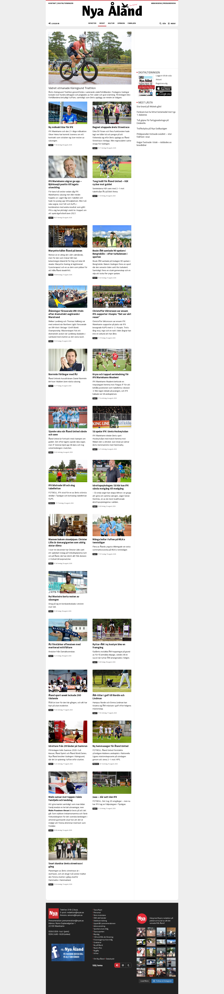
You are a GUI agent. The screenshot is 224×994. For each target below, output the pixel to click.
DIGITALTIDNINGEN (65, 3)
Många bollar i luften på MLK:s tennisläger (109, 540)
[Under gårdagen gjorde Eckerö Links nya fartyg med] (171, 942)
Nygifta (96, 950)
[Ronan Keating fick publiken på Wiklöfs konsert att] (141, 962)
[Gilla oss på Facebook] (68, 952)
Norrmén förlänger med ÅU (63, 374)
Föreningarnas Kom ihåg (103, 939)
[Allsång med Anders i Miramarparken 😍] (151, 962)
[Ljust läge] (123, 965)
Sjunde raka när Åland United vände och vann (67, 432)
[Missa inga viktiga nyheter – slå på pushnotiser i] (141, 952)
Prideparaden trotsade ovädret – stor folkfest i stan (154, 135)
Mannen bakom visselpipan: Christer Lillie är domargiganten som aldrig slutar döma (67, 542)
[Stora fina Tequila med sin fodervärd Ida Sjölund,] (151, 952)
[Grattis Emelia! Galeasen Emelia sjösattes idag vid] (171, 962)
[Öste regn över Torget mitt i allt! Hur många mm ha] (141, 972)
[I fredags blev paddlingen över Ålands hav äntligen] (161, 932)
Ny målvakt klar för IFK (60, 127)
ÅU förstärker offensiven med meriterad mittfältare (64, 645)
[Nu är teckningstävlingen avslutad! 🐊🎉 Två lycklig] (151, 972)
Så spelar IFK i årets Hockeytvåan (110, 431)
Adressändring (99, 926)
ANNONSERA (156, 3)
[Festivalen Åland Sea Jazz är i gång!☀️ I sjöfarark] (171, 932)
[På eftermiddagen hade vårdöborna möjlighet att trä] (141, 942)
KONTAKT (52, 3)
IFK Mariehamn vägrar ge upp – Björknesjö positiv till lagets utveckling (65, 184)
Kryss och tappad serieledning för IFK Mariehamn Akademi (111, 375)
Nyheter (51, 503)
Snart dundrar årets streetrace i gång (65, 864)
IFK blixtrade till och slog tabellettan (61, 486)
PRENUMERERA (169, 3)
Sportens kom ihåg (101, 928)
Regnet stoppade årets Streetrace (111, 127)
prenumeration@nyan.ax (73, 920)
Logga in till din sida (164, 75)
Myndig (96, 934)
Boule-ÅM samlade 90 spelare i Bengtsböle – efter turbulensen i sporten (110, 254)
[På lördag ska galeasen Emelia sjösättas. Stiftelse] (171, 972)
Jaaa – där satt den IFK (105, 797)
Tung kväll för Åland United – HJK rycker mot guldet (110, 182)
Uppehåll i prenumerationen (105, 923)
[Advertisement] (156, 48)
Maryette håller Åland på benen (65, 250)
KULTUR (111, 23)
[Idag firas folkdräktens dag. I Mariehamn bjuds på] (161, 952)
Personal (97, 912)
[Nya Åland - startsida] (112, 19)
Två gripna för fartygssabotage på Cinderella (153, 122)
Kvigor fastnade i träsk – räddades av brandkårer (154, 144)
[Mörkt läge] (128, 965)
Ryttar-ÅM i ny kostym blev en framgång (109, 645)
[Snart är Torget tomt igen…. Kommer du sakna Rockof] (171, 952)
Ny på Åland (98, 945)
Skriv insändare (100, 915)
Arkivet (159, 79)
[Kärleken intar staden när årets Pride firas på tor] (141, 932)
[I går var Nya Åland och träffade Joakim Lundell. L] (161, 972)
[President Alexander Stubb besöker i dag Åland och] (151, 942)
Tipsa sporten (99, 931)
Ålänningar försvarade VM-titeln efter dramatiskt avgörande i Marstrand (65, 314)
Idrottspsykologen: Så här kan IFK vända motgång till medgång (111, 486)
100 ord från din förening (103, 937)
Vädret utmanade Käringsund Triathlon (72, 88)
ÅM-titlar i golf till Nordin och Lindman (108, 696)
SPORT (102, 23)
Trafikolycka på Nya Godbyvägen (152, 128)
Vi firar (96, 953)
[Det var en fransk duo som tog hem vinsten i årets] (161, 942)
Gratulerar (97, 942)
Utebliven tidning (100, 920)
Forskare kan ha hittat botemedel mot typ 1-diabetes (156, 113)
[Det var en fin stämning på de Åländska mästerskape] (151, 932)
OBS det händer (100, 918)
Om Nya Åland (99, 958)
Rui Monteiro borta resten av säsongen (63, 598)
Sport (51, 145)
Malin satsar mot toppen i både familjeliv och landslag (65, 798)
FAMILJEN (132, 23)
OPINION (121, 23)
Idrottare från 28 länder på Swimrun (67, 746)
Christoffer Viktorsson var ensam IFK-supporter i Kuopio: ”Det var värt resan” (112, 314)
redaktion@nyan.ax (75, 912)
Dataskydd (110, 958)
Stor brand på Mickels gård (149, 106)
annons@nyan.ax (75, 915)
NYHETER (92, 23)
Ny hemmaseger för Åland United (110, 746)
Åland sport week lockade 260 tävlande (64, 696)
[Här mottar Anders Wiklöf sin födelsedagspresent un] (161, 962)
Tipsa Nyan (98, 909)
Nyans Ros (98, 947)
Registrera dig (161, 83)
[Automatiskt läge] (117, 965)
